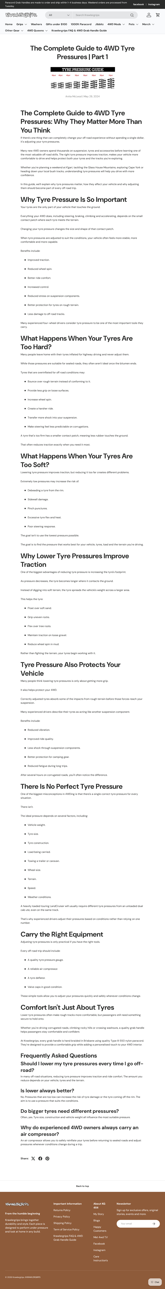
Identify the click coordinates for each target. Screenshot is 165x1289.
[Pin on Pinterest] (47, 1158)
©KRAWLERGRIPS (32, 1277)
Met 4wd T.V (100, 1237)
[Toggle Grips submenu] (26, 24)
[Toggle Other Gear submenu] (22, 31)
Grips (19, 24)
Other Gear (12, 30)
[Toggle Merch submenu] (153, 24)
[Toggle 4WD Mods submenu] (124, 24)
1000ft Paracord (81, 24)
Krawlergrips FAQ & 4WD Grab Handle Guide (79, 30)
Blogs (96, 1220)
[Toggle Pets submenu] (137, 24)
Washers (36, 24)
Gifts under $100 (56, 24)
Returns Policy (61, 1210)
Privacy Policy (61, 1216)
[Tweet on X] (33, 1158)
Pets (132, 24)
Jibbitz (99, 24)
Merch (146, 24)
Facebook (99, 1243)
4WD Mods (114, 24)
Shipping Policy (62, 1223)
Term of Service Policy (66, 1229)
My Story (98, 1214)
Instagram (154, 4)
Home (9, 24)
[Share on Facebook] (40, 1158)
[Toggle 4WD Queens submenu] (46, 31)
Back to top (82, 1186)
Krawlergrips (18, 1277)
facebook (138, 4)
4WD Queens (35, 30)
